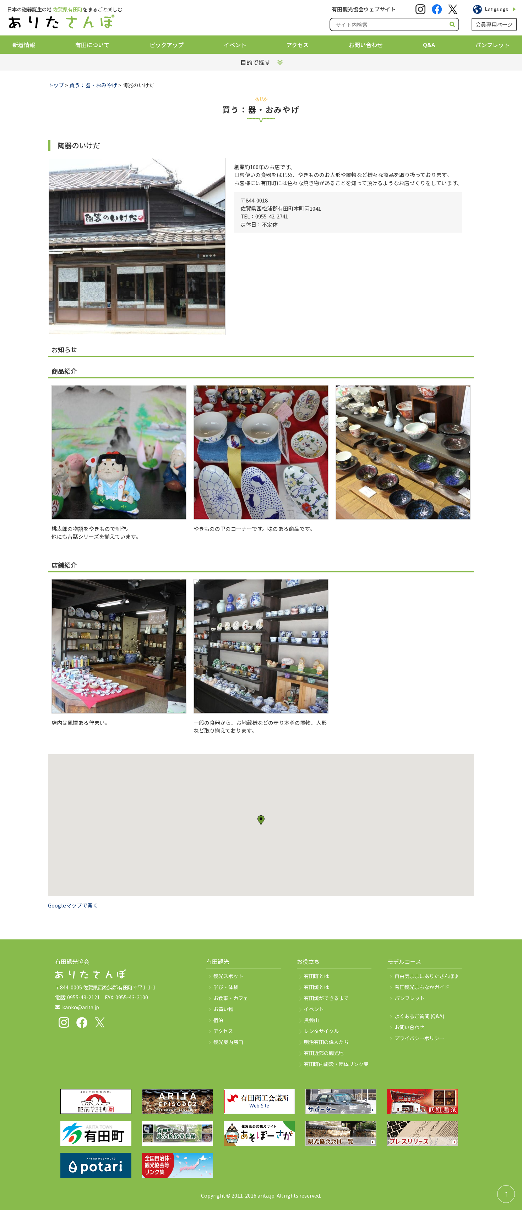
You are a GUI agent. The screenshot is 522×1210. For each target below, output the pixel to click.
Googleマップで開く (73, 905)
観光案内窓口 (228, 1041)
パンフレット (492, 44)
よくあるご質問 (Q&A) (419, 1016)
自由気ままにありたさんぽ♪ (427, 975)
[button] (261, 820)
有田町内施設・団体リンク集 (336, 1063)
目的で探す (255, 62)
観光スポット (228, 975)
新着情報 (23, 44)
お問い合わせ (366, 44)
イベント (235, 44)
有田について (92, 44)
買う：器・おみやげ (93, 85)
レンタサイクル (321, 1030)
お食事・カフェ (230, 997)
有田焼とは (316, 986)
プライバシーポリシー (419, 1038)
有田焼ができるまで (326, 997)
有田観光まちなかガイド (422, 986)
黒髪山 (311, 1019)
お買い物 (223, 1008)
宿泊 (218, 1019)
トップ (56, 85)
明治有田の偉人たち (326, 1041)
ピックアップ (166, 44)
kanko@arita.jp (80, 1007)
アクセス (297, 44)
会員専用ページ (494, 24)
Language (497, 8)
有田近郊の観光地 (324, 1052)
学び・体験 (225, 986)
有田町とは (316, 975)
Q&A (429, 44)
